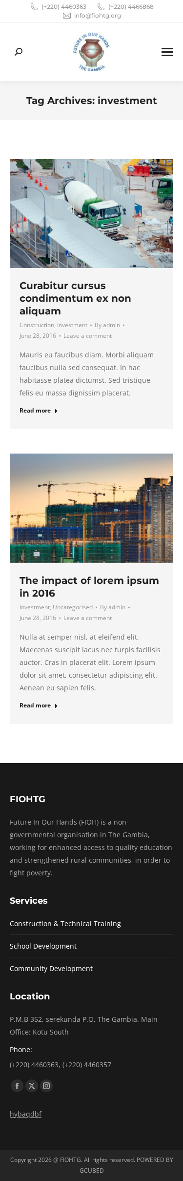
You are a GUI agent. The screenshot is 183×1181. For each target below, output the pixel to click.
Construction (37, 325)
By (107, 325)
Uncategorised (73, 607)
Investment (72, 325)
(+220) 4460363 (63, 6)
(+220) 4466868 (131, 6)
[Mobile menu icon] (167, 52)
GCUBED (92, 1170)
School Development (43, 946)
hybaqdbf (25, 1114)
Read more (35, 410)
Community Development (51, 968)
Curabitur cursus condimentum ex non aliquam (75, 298)
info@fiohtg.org (97, 15)
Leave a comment (87, 336)
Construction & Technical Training (65, 923)
